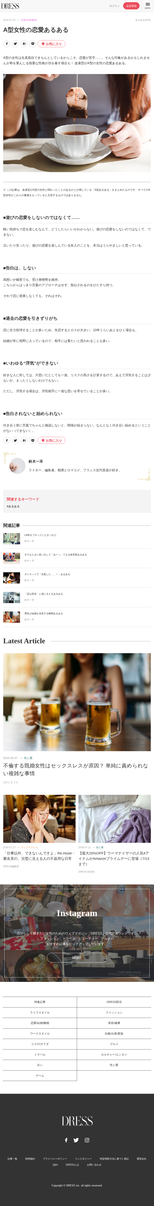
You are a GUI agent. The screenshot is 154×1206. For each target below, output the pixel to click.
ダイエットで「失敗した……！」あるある (47, 574)
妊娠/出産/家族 (114, 1033)
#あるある (13, 506)
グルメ (114, 1044)
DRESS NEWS (86, 871)
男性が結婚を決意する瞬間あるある (43, 613)
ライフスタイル (29, 847)
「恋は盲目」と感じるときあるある (43, 593)
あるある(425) (143, 20)
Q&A (55, 1164)
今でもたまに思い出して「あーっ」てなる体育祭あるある (55, 554)
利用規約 (30, 1158)
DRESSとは (72, 1164)
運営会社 (141, 1158)
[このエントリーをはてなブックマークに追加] (23, 43)
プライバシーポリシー (55, 1158)
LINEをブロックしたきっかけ (40, 535)
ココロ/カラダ (40, 1044)
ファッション (114, 1012)
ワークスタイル (40, 1033)
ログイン (114, 5)
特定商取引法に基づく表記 (114, 1158)
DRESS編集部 (11, 866)
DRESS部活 (114, 1001)
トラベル (40, 1054)
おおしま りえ (10, 782)
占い (40, 1065)
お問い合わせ (94, 1164)
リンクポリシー (83, 1158)
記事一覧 (12, 1158)
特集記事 (40, 1001)
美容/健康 (114, 1023)
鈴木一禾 (36, 461)
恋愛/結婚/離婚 (29, 20)
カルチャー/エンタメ (114, 1054)
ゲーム (40, 1075)
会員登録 (131, 5)
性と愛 (28, 758)
